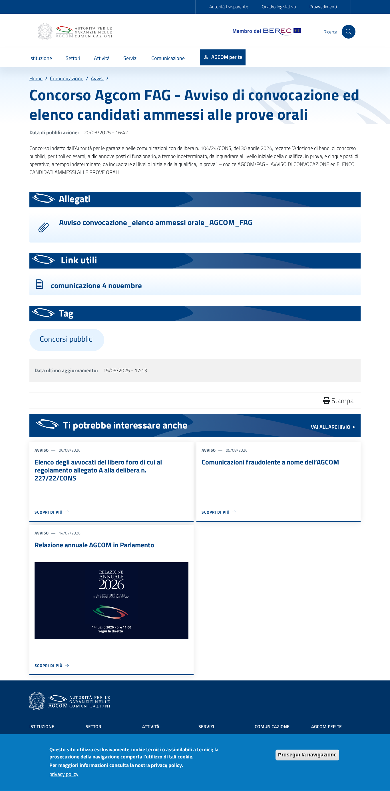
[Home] (75, 31)
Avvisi (97, 78)
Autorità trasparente (228, 6)
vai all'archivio (330, 427)
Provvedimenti (323, 6)
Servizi (206, 726)
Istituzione (41, 726)
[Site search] (348, 32)
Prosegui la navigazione (307, 755)
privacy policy (64, 774)
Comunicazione (66, 78)
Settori (94, 726)
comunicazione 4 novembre (96, 285)
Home (36, 78)
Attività (150, 726)
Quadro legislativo (279, 6)
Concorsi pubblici (67, 339)
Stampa (342, 400)
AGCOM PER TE (326, 726)
